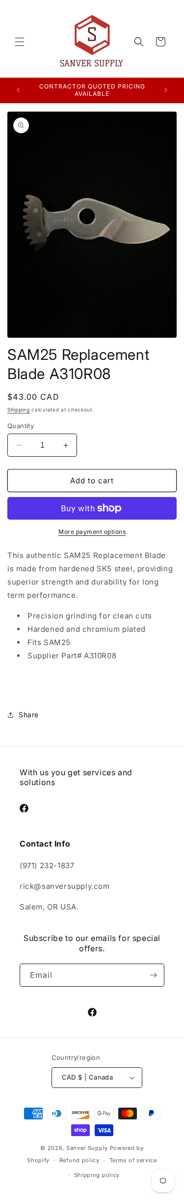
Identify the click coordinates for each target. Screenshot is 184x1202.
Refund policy (79, 1160)
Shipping (18, 409)
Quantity (20, 426)
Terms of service (133, 1160)
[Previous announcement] (18, 90)
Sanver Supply (87, 1147)
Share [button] (29, 714)
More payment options (92, 531)
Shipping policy (97, 1175)
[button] (19, 42)
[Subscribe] (153, 975)
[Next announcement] (166, 90)
